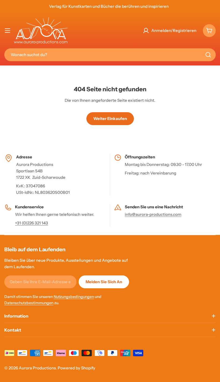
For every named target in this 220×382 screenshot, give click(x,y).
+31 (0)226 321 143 (31, 222)
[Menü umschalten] (7, 30)
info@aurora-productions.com (153, 214)
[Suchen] (208, 55)
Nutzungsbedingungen (74, 296)
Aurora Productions (37, 367)
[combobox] (110, 54)
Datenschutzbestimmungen (28, 302)
